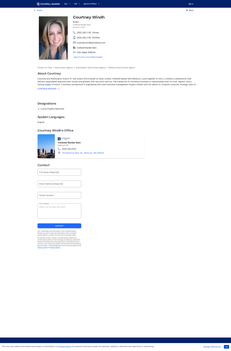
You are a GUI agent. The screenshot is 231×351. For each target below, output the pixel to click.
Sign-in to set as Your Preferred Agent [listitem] (88, 57)
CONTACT (59, 226)
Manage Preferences (212, 347)
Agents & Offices (90, 4)
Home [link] (39, 10)
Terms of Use (42, 247)
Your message (44, 203)
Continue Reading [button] (47, 89)
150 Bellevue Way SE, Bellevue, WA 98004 (83, 153)
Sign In (191, 4)
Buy (65, 4)
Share (191, 10)
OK (226, 347)
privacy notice (65, 346)
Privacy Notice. (55, 247)
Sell (75, 4)
